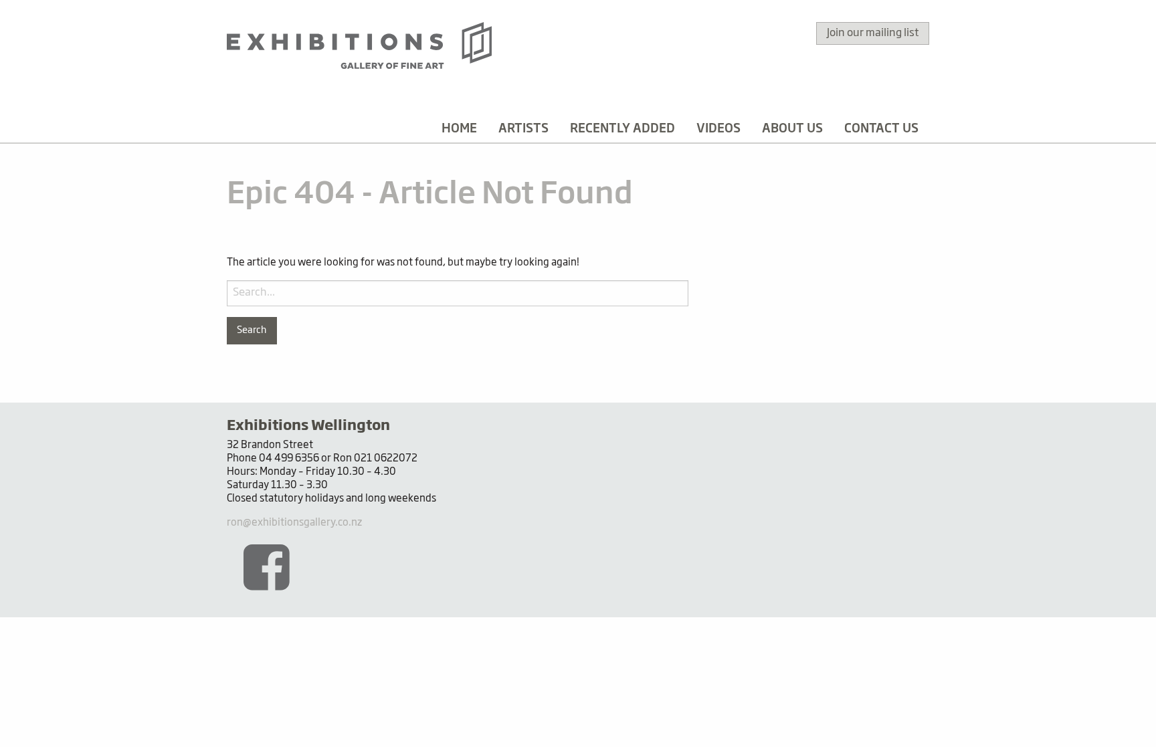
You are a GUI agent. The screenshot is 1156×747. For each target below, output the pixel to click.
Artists (523, 129)
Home (459, 129)
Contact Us (881, 129)
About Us (792, 129)
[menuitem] (459, 129)
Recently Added (622, 129)
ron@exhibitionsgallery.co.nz (294, 523)
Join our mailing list (873, 33)
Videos (718, 129)
